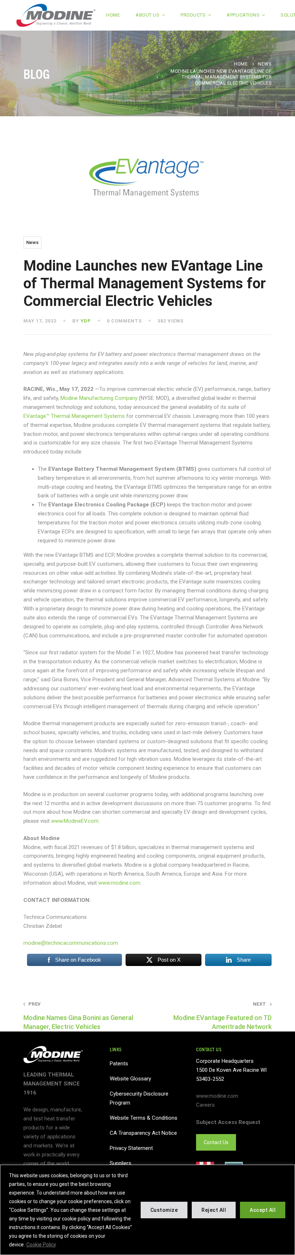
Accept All (263, 1210)
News (265, 64)
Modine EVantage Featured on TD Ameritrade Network (222, 1015)
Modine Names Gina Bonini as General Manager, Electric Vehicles (78, 1015)
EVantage (34, 416)
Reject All (213, 1210)
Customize (164, 1210)
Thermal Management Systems (87, 416)
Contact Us (216, 1142)
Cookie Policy (41, 1244)
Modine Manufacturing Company (98, 398)
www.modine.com (119, 883)
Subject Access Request (228, 1122)
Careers (205, 1105)
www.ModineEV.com (75, 821)
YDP (86, 321)
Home (241, 64)
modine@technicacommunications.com (70, 943)
